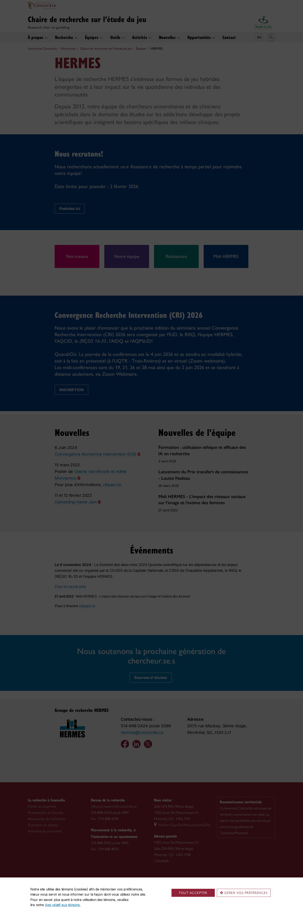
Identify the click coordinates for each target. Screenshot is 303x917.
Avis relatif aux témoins (62, 905)
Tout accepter (193, 893)
